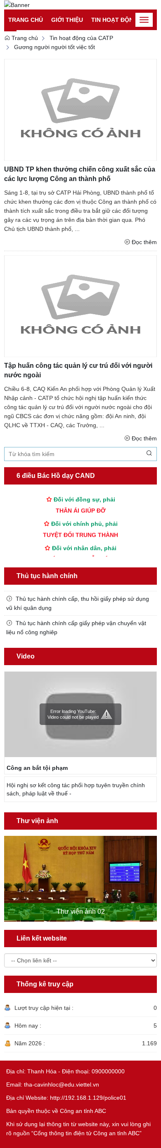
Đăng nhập (98, 8)
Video (26, 656)
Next (152, 871)
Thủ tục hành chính (47, 575)
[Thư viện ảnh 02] (80, 879)
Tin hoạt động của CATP (81, 38)
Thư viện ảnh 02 (81, 911)
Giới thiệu (67, 19)
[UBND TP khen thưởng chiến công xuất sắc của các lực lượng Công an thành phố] (80, 109)
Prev (9, 871)
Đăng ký (131, 8)
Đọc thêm (144, 242)
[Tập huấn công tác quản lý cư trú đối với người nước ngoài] (80, 305)
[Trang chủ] (17, 4)
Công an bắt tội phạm (37, 768)
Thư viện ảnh (37, 820)
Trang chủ (25, 19)
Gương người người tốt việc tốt (54, 47)
